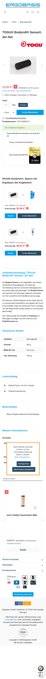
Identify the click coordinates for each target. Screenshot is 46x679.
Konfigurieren (23, 464)
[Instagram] (21, 603)
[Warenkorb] (42, 11)
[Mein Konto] (38, 12)
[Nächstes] (42, 65)
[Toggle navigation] (5, 266)
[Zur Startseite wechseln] (23, 5)
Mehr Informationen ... (23, 457)
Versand (33, 133)
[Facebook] (17, 603)
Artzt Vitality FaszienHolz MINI (22, 515)
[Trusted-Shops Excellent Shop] (34, 155)
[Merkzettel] (32, 12)
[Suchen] (27, 12)
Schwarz (23, 105)
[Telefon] (29, 603)
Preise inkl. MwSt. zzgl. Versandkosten (16, 91)
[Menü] (5, 12)
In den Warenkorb (30, 112)
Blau (14, 105)
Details (23, 550)
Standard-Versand (14, 543)
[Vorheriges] (4, 65)
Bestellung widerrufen (23, 594)
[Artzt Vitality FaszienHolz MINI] (23, 500)
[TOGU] (23, 44)
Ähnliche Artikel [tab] (9, 479)
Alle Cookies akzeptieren (24, 469)
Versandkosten (11, 620)
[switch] (41, 675)
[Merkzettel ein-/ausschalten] (35, 507)
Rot (6, 105)
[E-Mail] (25, 603)
